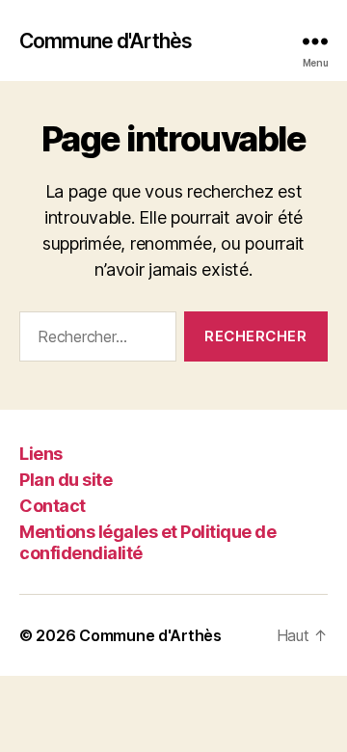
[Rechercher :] (94, 340)
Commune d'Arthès (105, 41)
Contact (52, 506)
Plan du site (65, 480)
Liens (41, 453)
